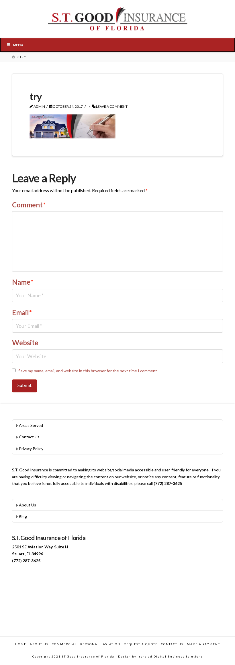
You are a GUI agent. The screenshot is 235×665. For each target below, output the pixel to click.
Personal (89, 644)
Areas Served (31, 425)
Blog (23, 516)
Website (25, 342)
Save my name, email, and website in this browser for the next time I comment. (88, 370)
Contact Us (29, 436)
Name (22, 282)
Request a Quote (141, 644)
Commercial (64, 644)
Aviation (111, 644)
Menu (18, 45)
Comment (29, 205)
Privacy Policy (31, 448)
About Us (27, 504)
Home (20, 644)
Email (22, 312)
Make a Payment (203, 644)
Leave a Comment (111, 106)
